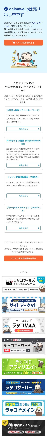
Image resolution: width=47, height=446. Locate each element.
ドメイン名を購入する (25, 43)
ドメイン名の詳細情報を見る (23, 258)
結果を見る (23, 129)
